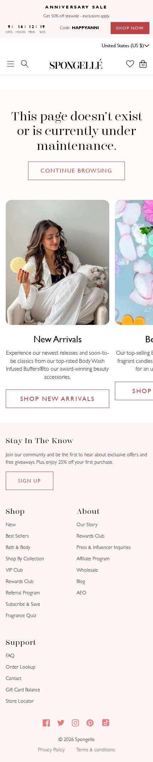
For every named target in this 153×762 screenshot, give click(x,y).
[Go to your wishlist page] (134, 64)
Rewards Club (19, 581)
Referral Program (23, 593)
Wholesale (87, 570)
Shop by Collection (25, 559)
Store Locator (20, 701)
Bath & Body (18, 547)
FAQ (10, 656)
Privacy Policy (51, 750)
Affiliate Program (93, 559)
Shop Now (130, 28)
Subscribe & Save (23, 604)
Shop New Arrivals (57, 398)
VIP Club (14, 570)
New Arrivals (57, 339)
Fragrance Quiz (21, 616)
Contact (13, 678)
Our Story (86, 525)
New (11, 525)
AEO (81, 593)
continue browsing (77, 170)
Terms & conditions (95, 750)
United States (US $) (123, 45)
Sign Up (29, 481)
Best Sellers (17, 536)
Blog (80, 581)
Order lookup (20, 667)
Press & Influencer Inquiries (103, 547)
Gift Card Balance (23, 690)
